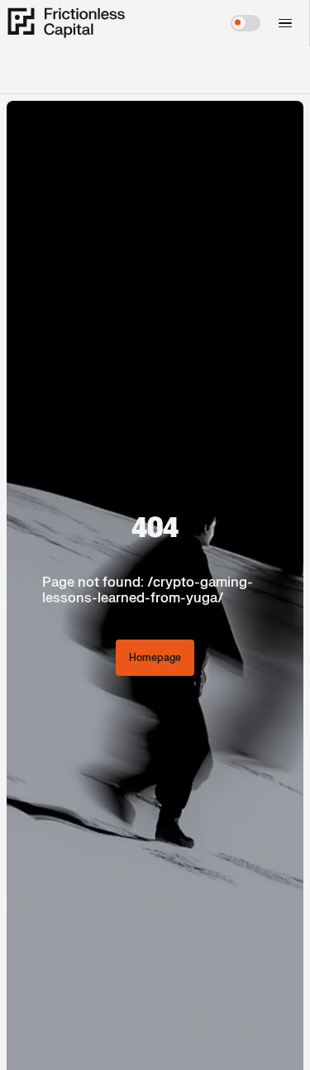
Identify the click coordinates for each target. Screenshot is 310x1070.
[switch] (245, 23)
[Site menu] (283, 23)
